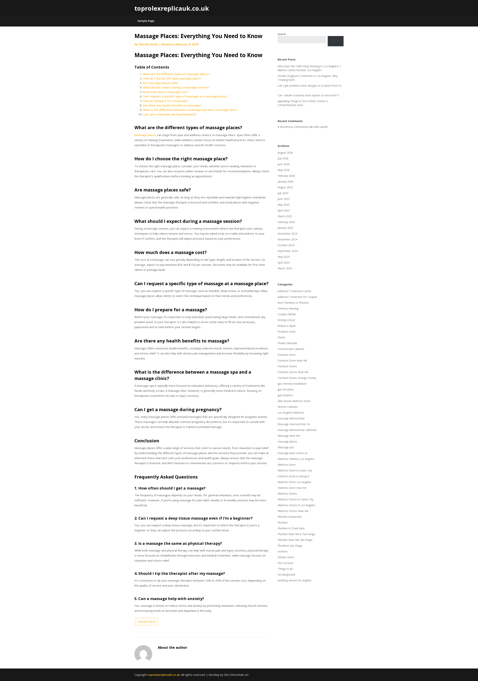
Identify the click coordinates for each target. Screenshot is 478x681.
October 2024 (286, 245)
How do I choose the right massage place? (172, 78)
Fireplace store (287, 331)
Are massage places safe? (161, 83)
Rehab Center (286, 557)
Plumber (283, 522)
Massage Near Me (289, 435)
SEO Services (285, 563)
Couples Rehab (287, 314)
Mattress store (287, 464)
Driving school (286, 320)
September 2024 (288, 251)
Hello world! (320, 127)
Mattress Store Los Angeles (294, 482)
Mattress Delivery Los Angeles (296, 459)
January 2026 (285, 181)
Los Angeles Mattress (291, 412)
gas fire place (286, 389)
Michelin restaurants (290, 516)
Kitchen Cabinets (288, 407)
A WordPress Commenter (293, 127)
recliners (283, 551)
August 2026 (285, 152)
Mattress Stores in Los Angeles (296, 505)
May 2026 (284, 170)
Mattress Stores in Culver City (295, 499)
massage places (146, 621)
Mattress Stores (287, 493)
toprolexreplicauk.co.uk (171, 8)
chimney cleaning (288, 308)
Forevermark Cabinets (291, 349)
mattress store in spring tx (293, 476)
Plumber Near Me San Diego (295, 540)
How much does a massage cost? (166, 92)
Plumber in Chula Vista (291, 528)
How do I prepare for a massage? (165, 101)
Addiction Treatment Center (294, 291)
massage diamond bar (291, 418)
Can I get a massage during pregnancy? (170, 114)
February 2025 (286, 222)
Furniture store (287, 354)
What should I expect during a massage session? (176, 87)
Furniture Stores (287, 366)
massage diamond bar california (297, 430)
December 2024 (287, 233)
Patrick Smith (148, 44)
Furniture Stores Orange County (297, 378)
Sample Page (145, 21)
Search (282, 34)
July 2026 (283, 158)
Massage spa (286, 447)
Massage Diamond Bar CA (294, 424)
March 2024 (285, 268)
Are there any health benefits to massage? (172, 105)
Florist (281, 337)
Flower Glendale (287, 343)
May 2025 (284, 204)
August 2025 (285, 187)
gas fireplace (285, 395)
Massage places (145, 135)
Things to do (285, 569)
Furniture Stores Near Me (293, 372)
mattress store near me (292, 488)
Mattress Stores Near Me (293, 511)
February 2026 (286, 175)
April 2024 (284, 262)
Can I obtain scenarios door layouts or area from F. (309, 95)
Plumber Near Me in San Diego (296, 534)
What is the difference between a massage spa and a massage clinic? (190, 110)
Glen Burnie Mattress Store (294, 401)
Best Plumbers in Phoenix (293, 302)
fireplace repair (287, 326)
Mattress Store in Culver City (295, 470)
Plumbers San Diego (290, 545)
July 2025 (283, 193)
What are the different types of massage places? (176, 74)
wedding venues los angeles (294, 580)
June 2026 (284, 164)
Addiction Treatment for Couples (297, 297)
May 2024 (284, 256)
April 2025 (284, 210)
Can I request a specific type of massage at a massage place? (185, 96)
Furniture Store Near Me (292, 360)
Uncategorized (286, 574)
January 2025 (285, 228)
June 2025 (284, 199)
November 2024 (287, 239)
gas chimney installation (292, 383)
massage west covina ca (292, 453)
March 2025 (285, 216)
